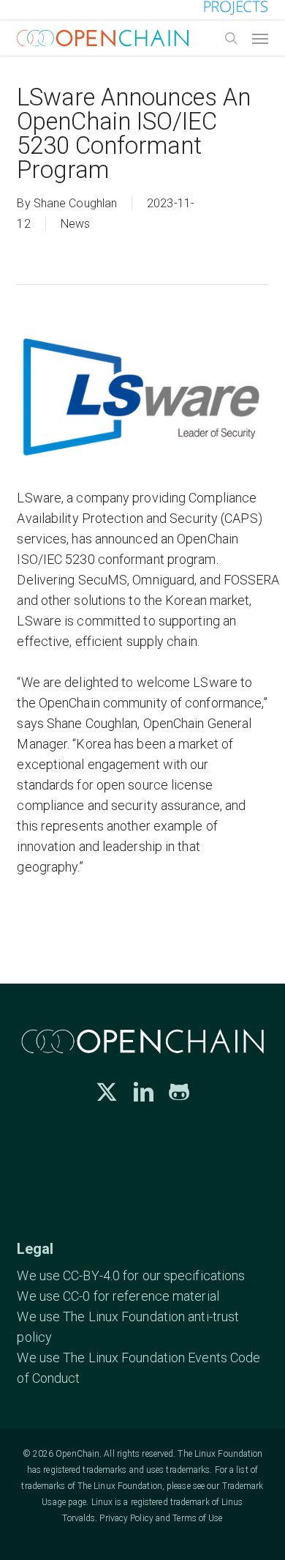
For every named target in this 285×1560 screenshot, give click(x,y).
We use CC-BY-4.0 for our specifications (131, 1275)
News (75, 224)
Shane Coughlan (75, 203)
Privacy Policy (126, 1518)
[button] (260, 38)
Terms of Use (197, 1518)
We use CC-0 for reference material (117, 1296)
